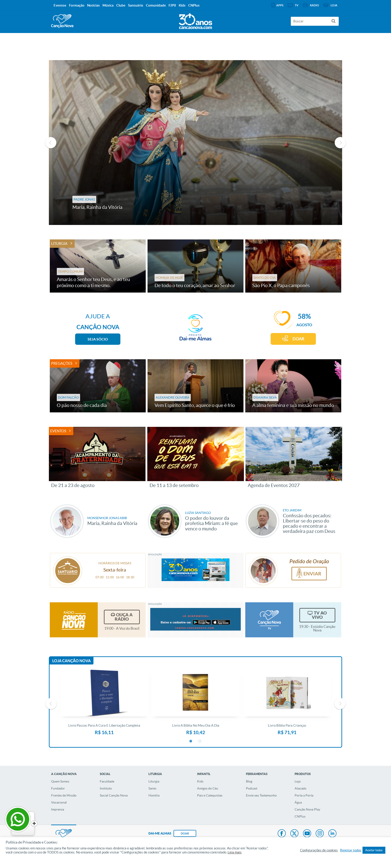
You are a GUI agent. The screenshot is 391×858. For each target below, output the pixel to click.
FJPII (172, 5)
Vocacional (59, 802)
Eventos (58, 431)
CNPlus (300, 816)
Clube (120, 5)
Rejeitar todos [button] (350, 850)
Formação (76, 5)
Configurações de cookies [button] (319, 850)
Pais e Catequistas (209, 795)
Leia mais (235, 852)
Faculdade (107, 781)
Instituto (106, 788)
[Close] (34, 823)
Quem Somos (60, 781)
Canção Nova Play (307, 809)
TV (296, 5)
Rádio (314, 5)
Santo (152, 788)
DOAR (298, 338)
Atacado (300, 788)
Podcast (251, 788)
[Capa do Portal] (195, 20)
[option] (195, 142)
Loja (297, 781)
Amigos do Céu (207, 788)
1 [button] (191, 741)
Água (298, 802)
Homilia (154, 795)
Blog (249, 781)
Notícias (93, 5)
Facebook (281, 834)
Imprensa (57, 809)
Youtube (307, 834)
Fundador (58, 788)
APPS (279, 5)
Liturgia (59, 243)
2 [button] (200, 741)
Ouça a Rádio (124, 617)
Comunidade (156, 5)
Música (108, 5)
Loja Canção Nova (71, 661)
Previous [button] (50, 142)
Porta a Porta (304, 795)
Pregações (61, 363)
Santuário (135, 5)
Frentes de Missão (63, 795)
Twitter (294, 834)
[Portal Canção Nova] (62, 21)
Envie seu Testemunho (261, 795)
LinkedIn (332, 834)
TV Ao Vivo (319, 615)
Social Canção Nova (114, 795)
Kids (200, 781)
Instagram (319, 834)
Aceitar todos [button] (374, 850)
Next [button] (340, 142)
